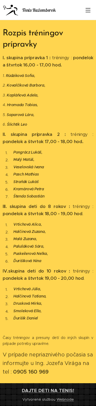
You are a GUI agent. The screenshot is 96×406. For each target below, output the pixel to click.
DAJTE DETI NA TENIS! (48, 390)
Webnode (65, 399)
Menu (88, 10)
